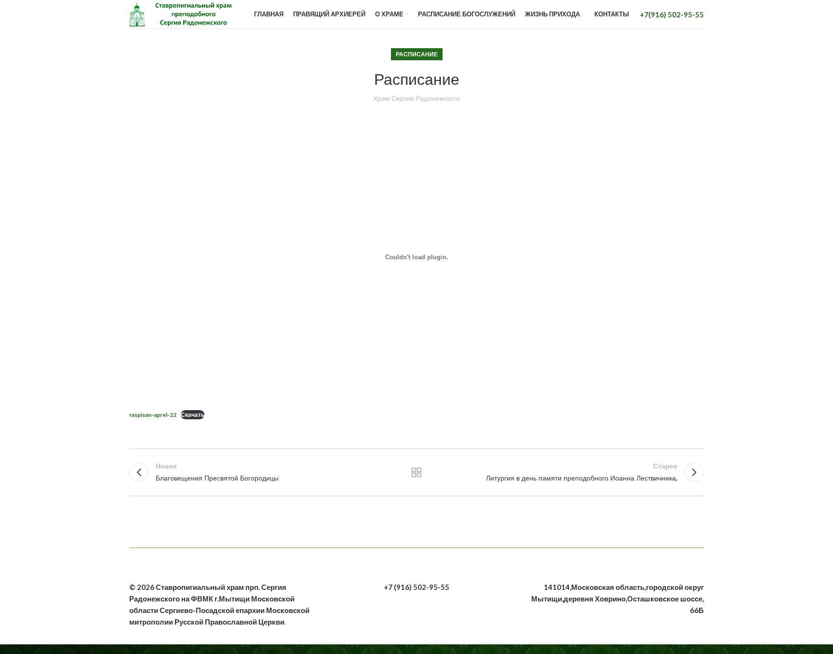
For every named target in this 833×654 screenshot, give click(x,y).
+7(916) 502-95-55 (672, 14)
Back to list (416, 472)
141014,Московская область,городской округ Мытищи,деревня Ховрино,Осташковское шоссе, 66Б (617, 598)
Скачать (192, 414)
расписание (417, 54)
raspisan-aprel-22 (152, 414)
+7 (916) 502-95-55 (416, 587)
